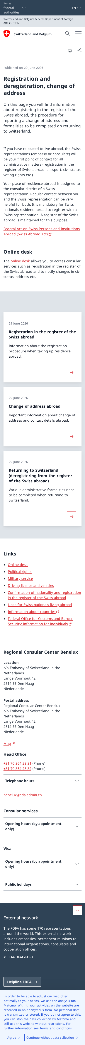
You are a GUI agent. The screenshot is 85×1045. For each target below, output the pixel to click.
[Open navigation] (78, 33)
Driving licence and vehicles (31, 585)
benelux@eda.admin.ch (22, 795)
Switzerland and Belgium (33, 34)
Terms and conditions (56, 1028)
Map (7, 743)
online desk (20, 261)
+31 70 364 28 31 (17, 763)
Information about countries (32, 611)
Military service (20, 578)
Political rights (20, 571)
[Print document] (70, 50)
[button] (77, 910)
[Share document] (79, 50)
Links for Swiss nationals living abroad (40, 604)
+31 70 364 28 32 (17, 768)
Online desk (18, 564)
